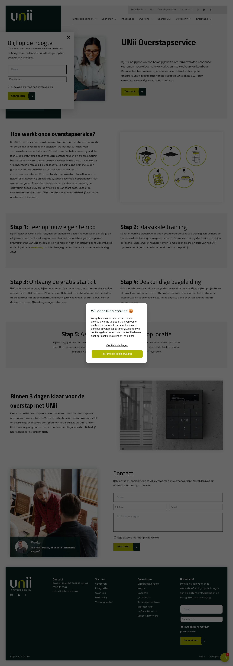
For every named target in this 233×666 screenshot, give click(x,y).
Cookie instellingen (117, 345)
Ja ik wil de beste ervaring (117, 354)
